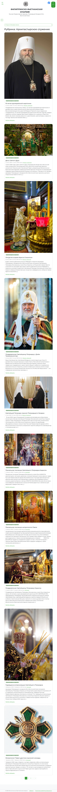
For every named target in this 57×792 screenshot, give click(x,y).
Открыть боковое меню (12, 25)
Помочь (53, 4)
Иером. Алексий (28, 105)
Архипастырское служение (12, 100)
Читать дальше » (10, 120)
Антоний (27, 472)
